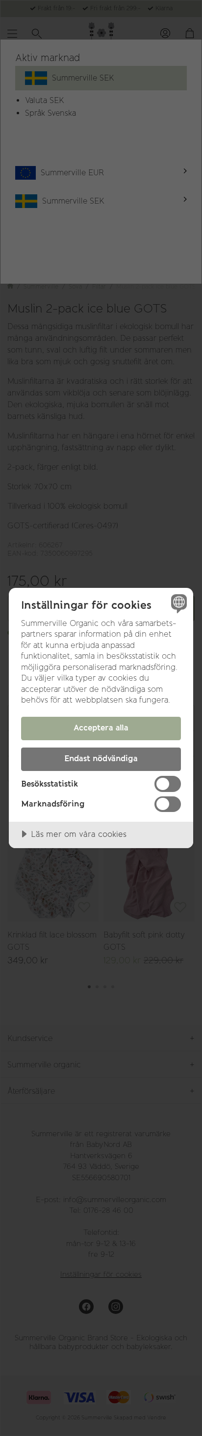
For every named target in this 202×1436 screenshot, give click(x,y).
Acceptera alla (101, 727)
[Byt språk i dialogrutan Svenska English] (177, 603)
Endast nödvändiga (101, 758)
